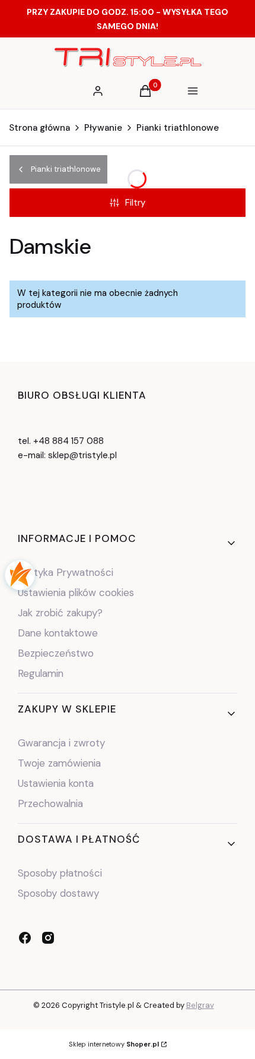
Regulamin (40, 673)
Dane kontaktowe (58, 632)
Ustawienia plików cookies (77, 592)
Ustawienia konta (56, 783)
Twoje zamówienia (59, 763)
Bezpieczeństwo (56, 653)
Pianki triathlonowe (177, 128)
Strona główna (39, 128)
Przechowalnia (50, 803)
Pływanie (103, 128)
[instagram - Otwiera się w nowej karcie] (48, 938)
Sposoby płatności (60, 873)
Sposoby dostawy (58, 893)
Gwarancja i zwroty (61, 742)
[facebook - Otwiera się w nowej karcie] (25, 938)
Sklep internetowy (114, 1044)
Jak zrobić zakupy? (60, 612)
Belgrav (200, 1005)
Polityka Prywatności (65, 572)
